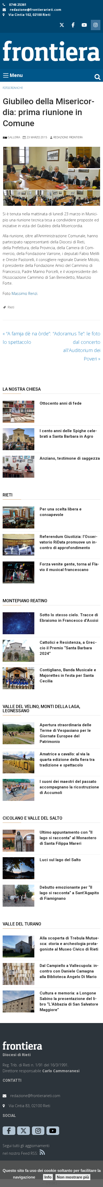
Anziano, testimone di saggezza (70, 458)
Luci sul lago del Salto (60, 859)
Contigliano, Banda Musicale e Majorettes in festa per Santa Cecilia (68, 675)
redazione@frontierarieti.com (35, 9)
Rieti (11, 307)
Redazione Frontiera (68, 137)
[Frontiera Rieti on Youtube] (84, 25)
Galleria (13, 137)
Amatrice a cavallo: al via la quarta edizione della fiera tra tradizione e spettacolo (67, 760)
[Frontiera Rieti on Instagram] (95, 25)
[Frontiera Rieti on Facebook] (73, 25)
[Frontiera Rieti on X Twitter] (62, 25)
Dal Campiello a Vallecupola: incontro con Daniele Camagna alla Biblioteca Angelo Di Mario (69, 971)
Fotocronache (13, 88)
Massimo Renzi (24, 293)
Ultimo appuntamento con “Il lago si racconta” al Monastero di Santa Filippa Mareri (68, 838)
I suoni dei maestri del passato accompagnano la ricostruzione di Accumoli (69, 787)
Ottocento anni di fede (61, 403)
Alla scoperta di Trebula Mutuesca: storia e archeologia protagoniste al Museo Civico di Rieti (69, 944)
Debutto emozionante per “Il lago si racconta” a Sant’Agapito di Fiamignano (69, 893)
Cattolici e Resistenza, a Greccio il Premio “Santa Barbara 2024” (68, 648)
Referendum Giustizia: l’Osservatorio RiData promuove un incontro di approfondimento (68, 542)
